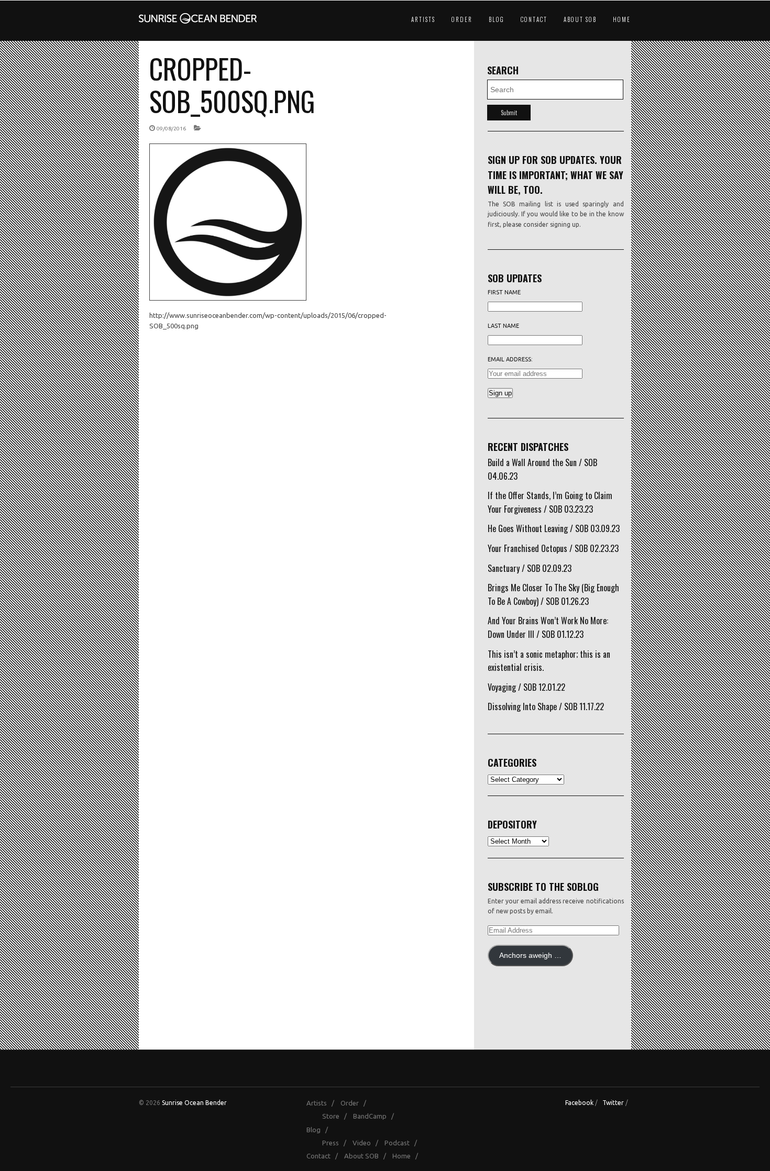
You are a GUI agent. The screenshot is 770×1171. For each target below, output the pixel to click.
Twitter (613, 1102)
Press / (336, 1142)
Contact (534, 19)
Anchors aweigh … (530, 955)
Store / (336, 1116)
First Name (504, 292)
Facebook (579, 1102)
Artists (423, 19)
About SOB (580, 19)
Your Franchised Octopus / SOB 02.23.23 (553, 548)
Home (622, 19)
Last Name (503, 326)
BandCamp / (376, 1116)
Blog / (319, 1129)
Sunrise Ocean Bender (194, 1102)
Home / (407, 1155)
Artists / (322, 1103)
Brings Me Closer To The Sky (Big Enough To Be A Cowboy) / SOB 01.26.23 (553, 594)
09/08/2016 (171, 128)
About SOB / (367, 1155)
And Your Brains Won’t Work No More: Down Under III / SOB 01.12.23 (548, 627)
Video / (368, 1142)
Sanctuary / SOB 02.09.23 (529, 568)
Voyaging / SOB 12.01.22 (526, 687)
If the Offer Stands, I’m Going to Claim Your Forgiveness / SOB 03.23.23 (550, 502)
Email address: (510, 359)
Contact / (324, 1155)
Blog (496, 19)
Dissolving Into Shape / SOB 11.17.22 (546, 706)
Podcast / (403, 1142)
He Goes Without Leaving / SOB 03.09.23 (554, 528)
